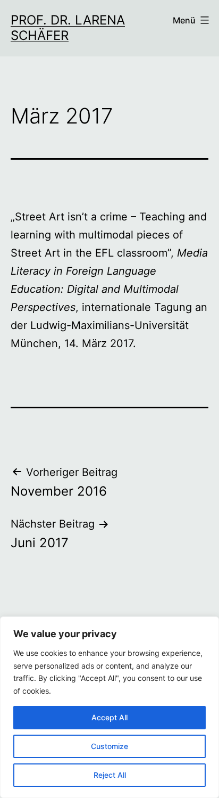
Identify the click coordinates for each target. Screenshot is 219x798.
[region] (109, 707)
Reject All (110, 774)
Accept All (109, 717)
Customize (109, 746)
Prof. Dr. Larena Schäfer (68, 27)
